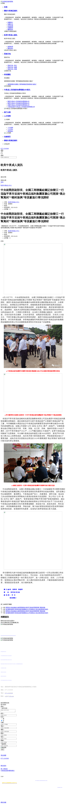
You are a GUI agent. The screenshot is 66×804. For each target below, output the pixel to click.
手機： (3, 722)
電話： (3, 726)
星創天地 (7, 54)
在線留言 (7, 136)
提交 (2, 749)
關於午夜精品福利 (11, 11)
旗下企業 (7, 112)
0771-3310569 (5, 148)
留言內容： (5, 708)
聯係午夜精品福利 (10, 140)
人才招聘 (7, 116)
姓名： (3, 713)
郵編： (3, 740)
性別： (3, 717)
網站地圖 (3, 802)
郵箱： (3, 733)
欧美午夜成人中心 (13, 202)
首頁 (5, 7)
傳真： (3, 729)
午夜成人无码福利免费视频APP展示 (17, 90)
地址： (3, 737)
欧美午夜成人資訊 (11, 35)
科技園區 (7, 74)
